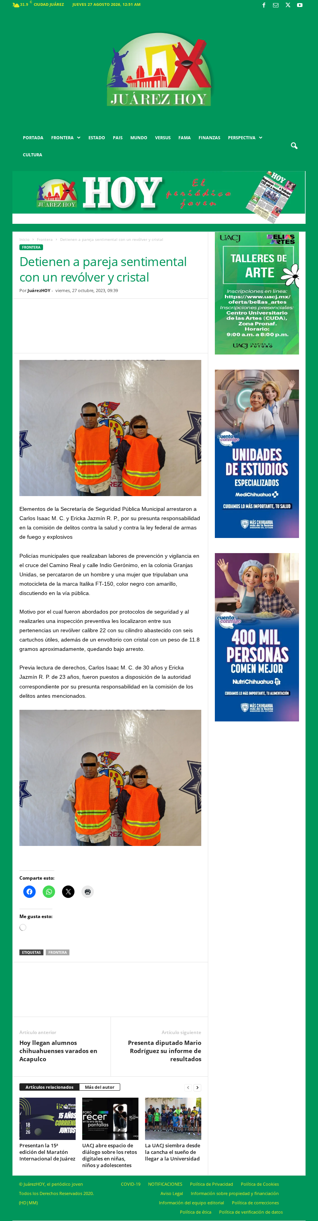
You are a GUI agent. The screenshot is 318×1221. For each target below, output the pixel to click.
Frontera (45, 239)
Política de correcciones (255, 1202)
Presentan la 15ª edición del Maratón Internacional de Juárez (47, 1152)
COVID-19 (130, 1184)
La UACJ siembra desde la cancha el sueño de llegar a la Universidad (172, 1152)
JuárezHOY (39, 290)
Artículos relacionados (49, 1087)
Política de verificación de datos (251, 1212)
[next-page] (197, 1087)
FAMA (184, 137)
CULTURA (32, 154)
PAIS (118, 137)
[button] (293, 146)
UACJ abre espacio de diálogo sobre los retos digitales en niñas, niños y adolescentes (109, 1155)
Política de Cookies (260, 1184)
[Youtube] (299, 5)
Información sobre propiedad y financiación (235, 1193)
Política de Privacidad (211, 1184)
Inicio (24, 239)
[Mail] (275, 5)
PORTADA (33, 137)
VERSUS (163, 137)
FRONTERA (62, 137)
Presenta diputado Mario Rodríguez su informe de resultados (164, 1051)
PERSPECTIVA (242, 137)
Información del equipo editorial (191, 1202)
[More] (171, 331)
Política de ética (195, 1212)
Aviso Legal (172, 1193)
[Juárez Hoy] (159, 69)
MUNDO (138, 137)
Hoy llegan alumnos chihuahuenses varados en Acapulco (58, 1051)
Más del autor (99, 1087)
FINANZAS (209, 137)
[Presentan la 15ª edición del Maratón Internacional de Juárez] (47, 1119)
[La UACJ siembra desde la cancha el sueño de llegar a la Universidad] (173, 1119)
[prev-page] (188, 1087)
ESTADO (96, 137)
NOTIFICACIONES (165, 1184)
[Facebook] (263, 5)
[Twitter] (287, 5)
